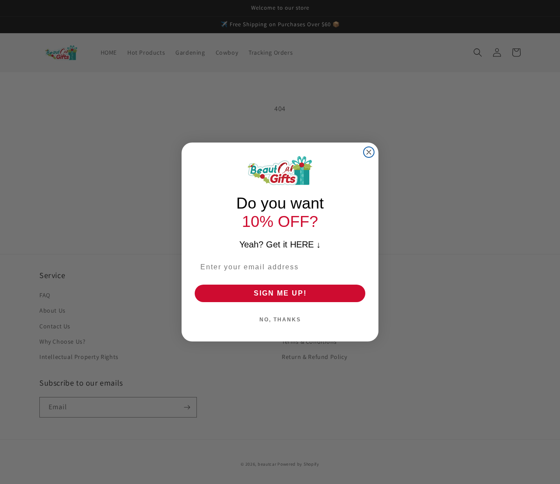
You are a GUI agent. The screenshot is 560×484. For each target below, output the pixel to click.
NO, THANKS (280, 320)
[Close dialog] (369, 152)
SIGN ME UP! (280, 293)
